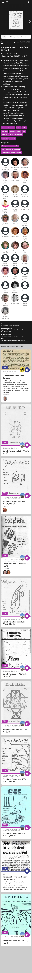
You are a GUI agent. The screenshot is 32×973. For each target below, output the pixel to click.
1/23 (3, 36)
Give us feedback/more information (11, 152)
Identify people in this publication (11, 149)
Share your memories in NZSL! (10, 146)
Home (3, 42)
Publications (9, 42)
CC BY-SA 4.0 (19, 336)
